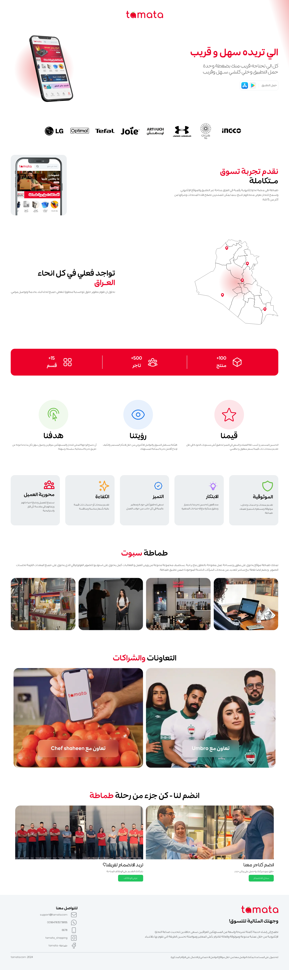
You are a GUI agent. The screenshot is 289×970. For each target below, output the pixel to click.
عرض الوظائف (131, 878)
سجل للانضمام (261, 878)
